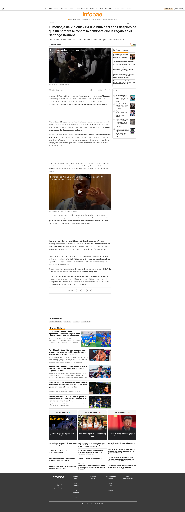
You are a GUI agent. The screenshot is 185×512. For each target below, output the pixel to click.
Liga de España (86, 321)
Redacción (93, 478)
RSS (75, 497)
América (75, 478)
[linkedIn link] (61, 488)
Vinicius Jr (76, 321)
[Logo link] (92, 14)
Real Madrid (67, 321)
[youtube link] (55, 488)
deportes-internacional (55, 321)
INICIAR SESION (179, 8)
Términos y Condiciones (128, 478)
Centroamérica (94, 8)
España (78, 8)
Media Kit (110, 490)
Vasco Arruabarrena (112, 19)
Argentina (56, 8)
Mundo (101, 8)
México (83, 8)
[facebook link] (55, 485)
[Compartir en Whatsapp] (91, 90)
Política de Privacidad (128, 481)
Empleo (93, 481)
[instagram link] (61, 485)
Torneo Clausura (93, 19)
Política (123, 8)
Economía (128, 8)
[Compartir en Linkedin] (101, 90)
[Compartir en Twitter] (98, 90)
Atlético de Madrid (77, 19)
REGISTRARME (168, 8)
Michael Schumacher (102, 19)
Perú (87, 8)
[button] (2, 8)
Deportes (117, 8)
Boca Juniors (85, 19)
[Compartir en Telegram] (105, 90)
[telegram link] (58, 488)
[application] (80, 65)
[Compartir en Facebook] (95, 90)
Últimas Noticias (109, 8)
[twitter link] (58, 485)
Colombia (71, 8)
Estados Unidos (64, 8)
